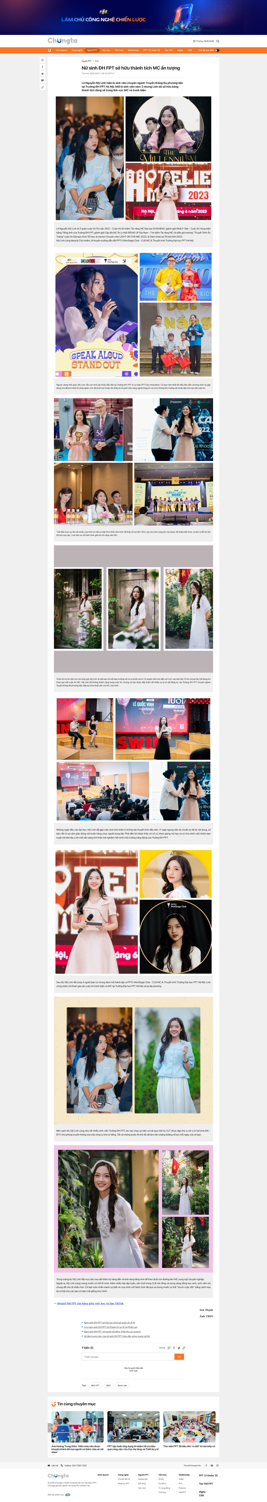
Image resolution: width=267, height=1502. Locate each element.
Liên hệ (55, 1465)
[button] (217, 1428)
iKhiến (161, 1479)
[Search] (217, 41)
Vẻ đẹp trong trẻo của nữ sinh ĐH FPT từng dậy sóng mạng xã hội (117, 1336)
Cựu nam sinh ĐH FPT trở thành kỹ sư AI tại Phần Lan (110, 1327)
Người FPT (92, 50)
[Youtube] (212, 1465)
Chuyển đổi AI (124, 1479)
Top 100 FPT (206, 1483)
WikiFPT (182, 1492)
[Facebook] (206, 1465)
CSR (190, 50)
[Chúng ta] (62, 41)
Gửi (179, 1357)
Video (181, 1479)
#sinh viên (122, 1385)
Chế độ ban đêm (206, 50)
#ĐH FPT (95, 1385)
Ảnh (97, 61)
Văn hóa (106, 50)
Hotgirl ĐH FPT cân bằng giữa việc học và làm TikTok (90, 1303)
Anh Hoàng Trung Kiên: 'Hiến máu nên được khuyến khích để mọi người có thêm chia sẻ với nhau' (77, 1449)
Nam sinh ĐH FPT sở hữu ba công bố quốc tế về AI (109, 1322)
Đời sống (142, 1483)
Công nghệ (77, 50)
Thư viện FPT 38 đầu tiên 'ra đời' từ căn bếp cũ (189, 1446)
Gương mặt (143, 1479)
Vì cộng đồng (164, 1488)
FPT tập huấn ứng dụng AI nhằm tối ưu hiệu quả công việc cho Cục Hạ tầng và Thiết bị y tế (133, 1448)
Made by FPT (123, 1483)
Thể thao (118, 50)
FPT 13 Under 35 (151, 50)
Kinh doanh (61, 50)
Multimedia (133, 50)
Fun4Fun (162, 1483)
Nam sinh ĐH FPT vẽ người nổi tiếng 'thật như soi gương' (112, 1331)
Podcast (182, 1488)
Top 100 (169, 50)
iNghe (180, 50)
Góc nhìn (142, 1488)
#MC (108, 1385)
